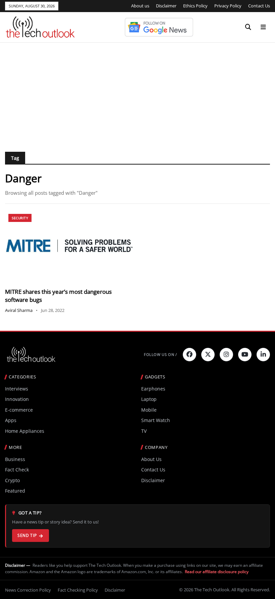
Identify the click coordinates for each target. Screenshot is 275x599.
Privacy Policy (227, 6)
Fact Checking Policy (78, 590)
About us (140, 6)
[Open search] (248, 27)
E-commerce (19, 410)
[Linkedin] (263, 354)
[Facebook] (189, 354)
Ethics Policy (195, 6)
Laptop (149, 399)
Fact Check (17, 469)
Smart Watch (155, 420)
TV (144, 431)
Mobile (149, 410)
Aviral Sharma (19, 310)
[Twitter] (208, 354)
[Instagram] (226, 354)
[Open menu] (263, 27)
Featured (15, 491)
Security (20, 218)
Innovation (17, 399)
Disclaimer (166, 6)
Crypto (12, 480)
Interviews (16, 388)
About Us (151, 459)
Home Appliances (24, 431)
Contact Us (259, 6)
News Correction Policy (28, 590)
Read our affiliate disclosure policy (217, 571)
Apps (10, 420)
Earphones (153, 388)
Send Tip (27, 535)
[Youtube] (245, 354)
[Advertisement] (137, 93)
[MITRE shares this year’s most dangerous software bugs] (69, 247)
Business (15, 459)
